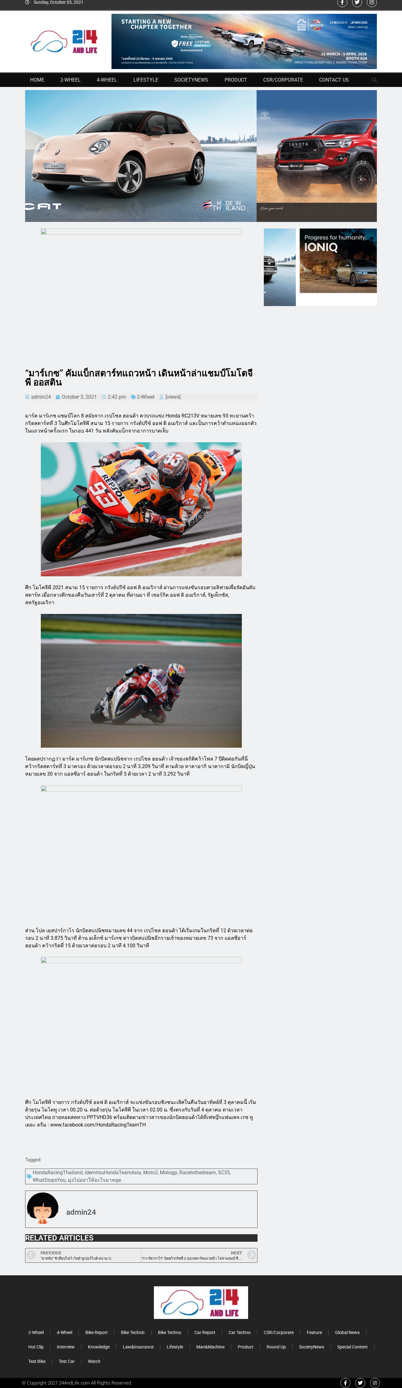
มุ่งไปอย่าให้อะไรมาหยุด (94, 1180)
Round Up (276, 1346)
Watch (94, 1361)
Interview (66, 1346)
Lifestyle (145, 80)
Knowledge (99, 1346)
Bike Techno (169, 1332)
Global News (347, 1332)
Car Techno (240, 1332)
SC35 (224, 1172)
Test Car (67, 1361)
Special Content (352, 1346)
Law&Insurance (138, 1346)
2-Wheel (70, 80)
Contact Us (334, 80)
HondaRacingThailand (58, 1172)
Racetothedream (197, 1172)
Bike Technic (133, 1332)
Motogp (168, 1172)
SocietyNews (191, 80)
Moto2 (150, 1172)
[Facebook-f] (345, 1383)
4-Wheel (107, 80)
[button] (374, 80)
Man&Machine (210, 1346)
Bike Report (96, 1332)
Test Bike (37, 1361)
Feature (314, 1332)
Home (37, 80)
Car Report (204, 1332)
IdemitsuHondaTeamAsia (113, 1172)
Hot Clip (36, 1346)
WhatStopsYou (49, 1180)
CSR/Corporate (283, 80)
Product (236, 80)
